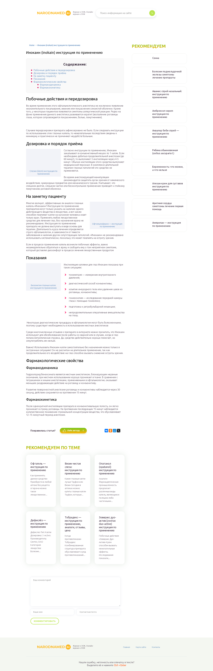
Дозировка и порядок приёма (49, 73)
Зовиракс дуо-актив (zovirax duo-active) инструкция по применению (107, 524)
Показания (39, 79)
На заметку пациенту (44, 76)
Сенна (155, 58)
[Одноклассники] (110, 430)
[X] (118, 430)
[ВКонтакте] (106, 430)
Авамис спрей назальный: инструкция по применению (167, 94)
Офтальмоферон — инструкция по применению (107, 225)
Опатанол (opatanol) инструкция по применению (107, 468)
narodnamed (53, 13)
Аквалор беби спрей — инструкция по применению (165, 133)
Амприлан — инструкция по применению (166, 224)
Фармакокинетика (50, 87)
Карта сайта (141, 647)
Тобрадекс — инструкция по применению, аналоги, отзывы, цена (75, 524)
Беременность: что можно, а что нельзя (167, 168)
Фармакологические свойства (49, 81)
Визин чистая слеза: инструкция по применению (73, 468)
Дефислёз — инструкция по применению (39, 523)
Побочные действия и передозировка (54, 70)
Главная (126, 647)
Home (31, 45)
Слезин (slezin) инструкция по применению (43, 172)
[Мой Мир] (114, 430)
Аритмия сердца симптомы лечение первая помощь (167, 206)
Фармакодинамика (50, 84)
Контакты (156, 647)
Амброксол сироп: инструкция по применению (162, 113)
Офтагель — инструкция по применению (39, 466)
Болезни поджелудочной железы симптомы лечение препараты (167, 74)
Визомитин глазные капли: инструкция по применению (43, 286)
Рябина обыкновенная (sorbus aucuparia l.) (165, 152)
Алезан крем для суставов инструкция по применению (167, 186)
